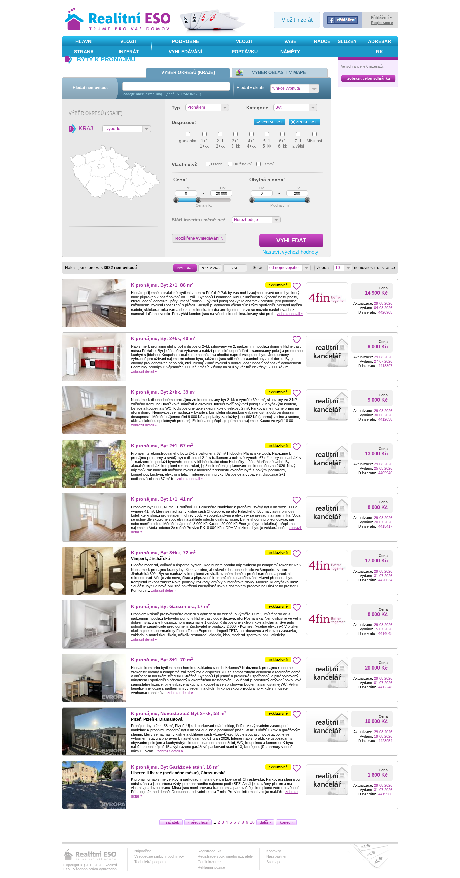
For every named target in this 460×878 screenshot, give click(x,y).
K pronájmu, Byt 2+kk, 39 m (163, 392)
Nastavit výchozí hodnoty (290, 252)
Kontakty (273, 851)
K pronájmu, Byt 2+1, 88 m (162, 285)
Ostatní (268, 164)
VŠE (234, 268)
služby (347, 41)
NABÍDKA (185, 268)
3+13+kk (235, 144)
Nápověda (142, 851)
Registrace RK (210, 851)
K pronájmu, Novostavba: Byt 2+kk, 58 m (178, 713)
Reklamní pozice (211, 867)
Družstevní (242, 164)
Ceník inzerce (209, 862)
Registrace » (382, 23)
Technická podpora (150, 862)
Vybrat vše (272, 122)
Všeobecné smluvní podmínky (159, 856)
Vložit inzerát (297, 20)
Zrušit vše (307, 122)
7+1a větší (298, 144)
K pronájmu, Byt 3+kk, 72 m (163, 552)
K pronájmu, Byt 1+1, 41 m (162, 499)
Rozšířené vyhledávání (197, 238)
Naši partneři (276, 856)
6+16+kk (282, 144)
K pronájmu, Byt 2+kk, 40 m (163, 338)
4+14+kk (251, 144)
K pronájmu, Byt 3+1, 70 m (162, 659)
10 (252, 822)
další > (265, 822)
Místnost (314, 141)
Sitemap (273, 862)
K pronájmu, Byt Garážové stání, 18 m (175, 767)
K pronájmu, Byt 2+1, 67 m (162, 445)
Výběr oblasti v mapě (279, 72)
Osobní (217, 164)
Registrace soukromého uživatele (225, 856)
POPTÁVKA (210, 268)
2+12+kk (220, 144)
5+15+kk (267, 144)
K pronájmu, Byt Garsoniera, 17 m (170, 606)
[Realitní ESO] (118, 19)
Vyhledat (291, 240)
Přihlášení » (381, 17)
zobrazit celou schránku (368, 78)
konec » (286, 822)
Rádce (322, 41)
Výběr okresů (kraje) (188, 72)
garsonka (187, 141)
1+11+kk (204, 144)
